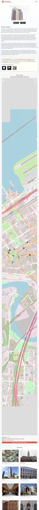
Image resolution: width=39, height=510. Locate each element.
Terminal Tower (22, 463)
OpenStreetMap (31, 434)
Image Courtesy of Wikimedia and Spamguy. (26, 481)
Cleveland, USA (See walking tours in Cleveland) (15, 439)
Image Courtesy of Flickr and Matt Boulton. (26, 464)
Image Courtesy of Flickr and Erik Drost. (7, 481)
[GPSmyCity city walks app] (7, 2)
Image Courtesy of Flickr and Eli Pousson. (25, 498)
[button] (19, 256)
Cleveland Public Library (24, 480)
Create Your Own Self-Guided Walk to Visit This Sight (19, 77)
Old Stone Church (23, 496)
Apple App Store (30, 60)
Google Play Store (5, 61)
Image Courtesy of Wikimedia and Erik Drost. (8, 498)
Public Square (4, 463)
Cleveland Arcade (5, 496)
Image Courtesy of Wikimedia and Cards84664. (8, 464)
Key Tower (4, 480)
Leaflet (27, 434)
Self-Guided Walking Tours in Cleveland (23, 59)
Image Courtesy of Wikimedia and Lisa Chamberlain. (8, 55)
